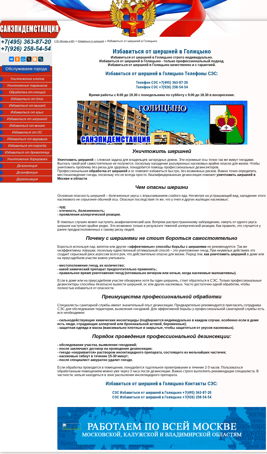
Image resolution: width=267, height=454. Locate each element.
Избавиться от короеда (27, 146)
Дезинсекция (27, 166)
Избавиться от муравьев (27, 139)
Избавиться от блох (27, 99)
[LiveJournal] (40, 59)
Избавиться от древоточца (27, 152)
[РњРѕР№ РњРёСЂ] (23, 59)
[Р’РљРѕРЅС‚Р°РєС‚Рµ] (11, 59)
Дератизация (27, 179)
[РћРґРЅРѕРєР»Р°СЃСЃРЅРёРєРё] (17, 59)
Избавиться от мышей (27, 105)
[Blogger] (34, 59)
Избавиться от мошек (27, 125)
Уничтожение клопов (27, 79)
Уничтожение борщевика (27, 159)
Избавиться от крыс (27, 112)
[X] (28, 59)
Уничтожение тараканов (27, 85)
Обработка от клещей (27, 92)
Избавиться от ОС (27, 132)
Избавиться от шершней (27, 119)
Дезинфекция (27, 172)
